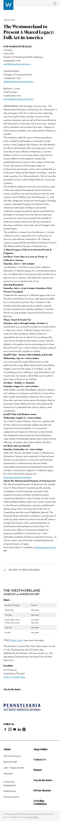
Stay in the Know (43, 780)
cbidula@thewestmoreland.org (18, 81)
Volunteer (8, 773)
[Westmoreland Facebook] (5, 729)
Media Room (9, 791)
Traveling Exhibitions (40, 802)
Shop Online (40, 749)
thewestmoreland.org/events (17, 477)
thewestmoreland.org (45, 547)
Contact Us (39, 759)
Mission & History (12, 756)
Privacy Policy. (33, 817)
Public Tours (16, 640)
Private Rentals (42, 790)
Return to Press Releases (24, 570)
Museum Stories (11, 796)
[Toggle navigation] (55, 3)
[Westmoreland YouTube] (14, 729)
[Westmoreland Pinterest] (24, 729)
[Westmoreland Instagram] (10, 729)
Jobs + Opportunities (13, 767)
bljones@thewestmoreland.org (18, 99)
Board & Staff (10, 761)
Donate (37, 770)
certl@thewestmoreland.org (17, 64)
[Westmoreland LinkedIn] (19, 729)
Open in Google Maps (14, 676)
